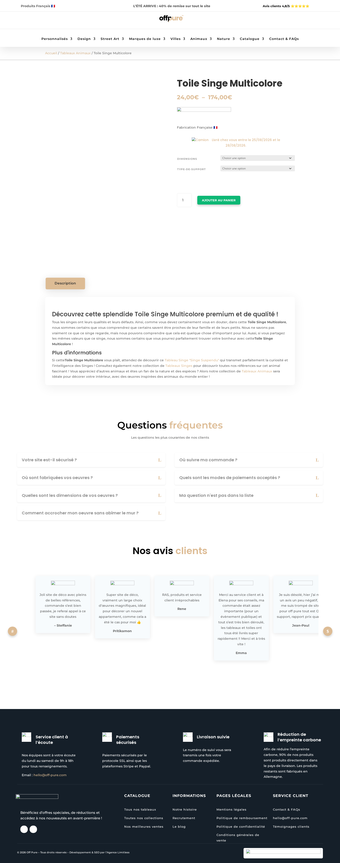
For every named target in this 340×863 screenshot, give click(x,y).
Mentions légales (231, 809)
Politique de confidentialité (240, 826)
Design (84, 39)
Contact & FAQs (284, 39)
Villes (175, 39)
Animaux (198, 39)
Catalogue (250, 39)
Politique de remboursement (241, 818)
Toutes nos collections (143, 818)
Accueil (51, 53)
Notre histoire (185, 809)
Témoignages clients (291, 826)
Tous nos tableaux (140, 809)
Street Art (110, 39)
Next (327, 631)
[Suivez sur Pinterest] (42, 21)
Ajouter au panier (219, 200)
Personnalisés (54, 39)
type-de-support (191, 169)
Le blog (179, 826)
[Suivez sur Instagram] (33, 21)
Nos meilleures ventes (144, 826)
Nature (223, 39)
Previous (12, 631)
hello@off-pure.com (50, 775)
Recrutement (184, 818)
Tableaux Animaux (75, 53)
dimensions (187, 158)
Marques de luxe (145, 39)
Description (65, 283)
